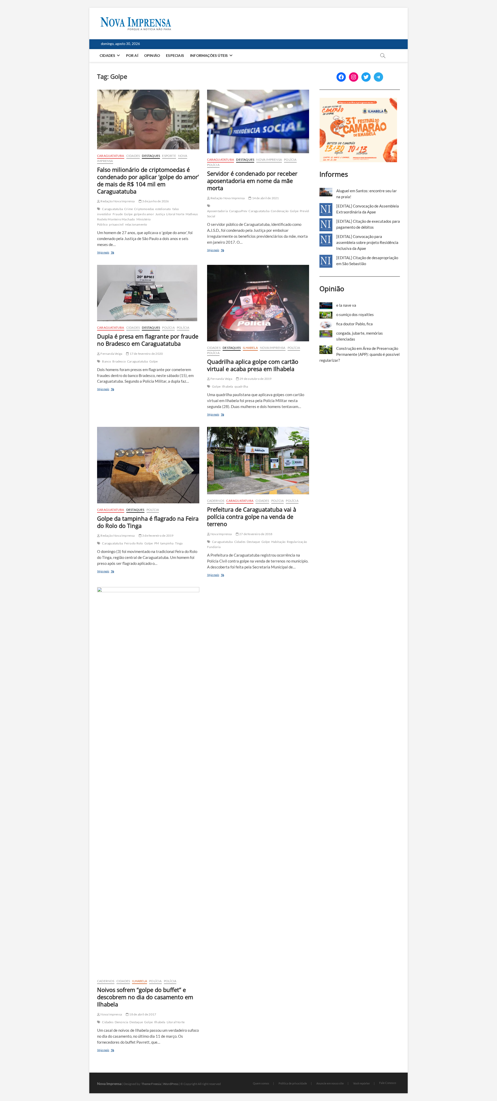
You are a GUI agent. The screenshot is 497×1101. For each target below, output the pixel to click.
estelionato (163, 209)
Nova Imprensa (269, 159)
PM (156, 543)
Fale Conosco (387, 1082)
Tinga (179, 543)
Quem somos (261, 1083)
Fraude (118, 214)
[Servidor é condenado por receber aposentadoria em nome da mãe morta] (258, 121)
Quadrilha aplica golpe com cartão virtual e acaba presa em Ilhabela (252, 365)
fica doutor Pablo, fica (354, 323)
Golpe (128, 214)
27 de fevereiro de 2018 (256, 534)
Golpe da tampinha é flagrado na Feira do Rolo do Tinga (148, 521)
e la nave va (346, 305)
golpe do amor (144, 214)
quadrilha (241, 386)
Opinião (152, 55)
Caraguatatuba (110, 156)
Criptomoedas (144, 209)
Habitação (278, 542)
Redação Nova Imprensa (117, 201)
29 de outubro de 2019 (255, 379)
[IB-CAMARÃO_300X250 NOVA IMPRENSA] (358, 100)
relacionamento (136, 224)
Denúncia (121, 1022)
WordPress (170, 1084)
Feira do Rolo (133, 543)
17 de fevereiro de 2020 (146, 354)
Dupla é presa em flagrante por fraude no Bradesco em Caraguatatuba (147, 339)
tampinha (167, 543)
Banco (106, 361)
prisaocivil (116, 224)
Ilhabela (250, 348)
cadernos (215, 501)
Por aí (132, 55)
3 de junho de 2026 (155, 201)
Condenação (280, 211)
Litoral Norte (175, 214)
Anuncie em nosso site (330, 1083)
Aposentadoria (217, 211)
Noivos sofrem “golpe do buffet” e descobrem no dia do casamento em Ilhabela (145, 997)
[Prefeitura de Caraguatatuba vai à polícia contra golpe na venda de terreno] (258, 460)
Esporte (169, 156)
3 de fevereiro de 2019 (158, 535)
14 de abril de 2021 (265, 198)
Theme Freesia (151, 1084)
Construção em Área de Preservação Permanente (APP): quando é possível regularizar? (359, 354)
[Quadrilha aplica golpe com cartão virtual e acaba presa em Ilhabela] (258, 303)
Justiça (160, 214)
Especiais (175, 55)
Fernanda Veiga (111, 354)
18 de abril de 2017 (142, 1014)
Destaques (151, 156)
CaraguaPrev (238, 211)
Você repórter (361, 1083)
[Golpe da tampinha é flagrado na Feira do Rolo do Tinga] (148, 465)
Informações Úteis (209, 55)
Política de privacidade (293, 1083)
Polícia (290, 159)
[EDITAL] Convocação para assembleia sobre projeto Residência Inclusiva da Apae (367, 242)
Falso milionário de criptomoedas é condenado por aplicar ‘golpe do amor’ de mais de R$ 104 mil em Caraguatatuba (148, 180)
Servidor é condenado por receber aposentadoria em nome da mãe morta (252, 181)
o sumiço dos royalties (355, 314)
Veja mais (112, 253)
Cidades (107, 55)
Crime (128, 209)
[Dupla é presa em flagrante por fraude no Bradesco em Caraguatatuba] (148, 293)
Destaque (253, 542)
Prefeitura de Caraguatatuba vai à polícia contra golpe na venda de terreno (251, 516)
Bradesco (119, 361)
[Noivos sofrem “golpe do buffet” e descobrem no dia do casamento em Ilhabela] (148, 781)
